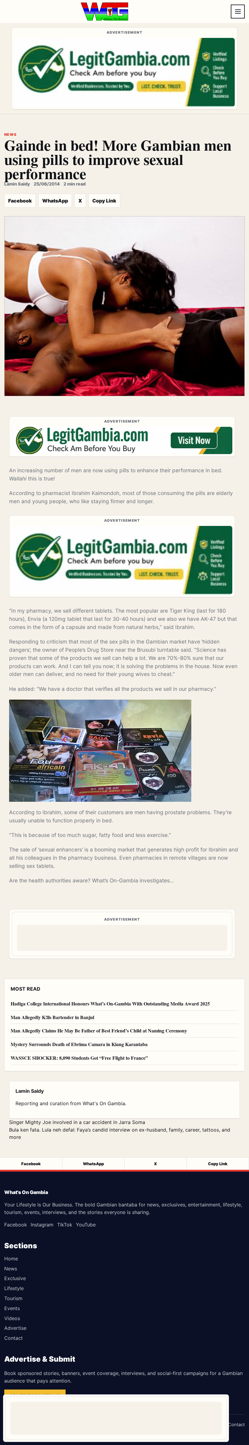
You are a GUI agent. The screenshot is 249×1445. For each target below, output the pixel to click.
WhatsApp (55, 201)
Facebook (20, 201)
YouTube (86, 1225)
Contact (13, 1338)
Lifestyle (14, 1288)
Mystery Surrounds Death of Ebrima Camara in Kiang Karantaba (79, 1044)
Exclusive (15, 1278)
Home (11, 1259)
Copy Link (104, 201)
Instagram (42, 1225)
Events (12, 1308)
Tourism (13, 1298)
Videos (12, 1318)
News (10, 1269)
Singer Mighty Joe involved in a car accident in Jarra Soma (77, 1122)
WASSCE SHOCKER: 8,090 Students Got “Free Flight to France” (79, 1057)
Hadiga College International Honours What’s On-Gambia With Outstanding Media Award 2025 (110, 1003)
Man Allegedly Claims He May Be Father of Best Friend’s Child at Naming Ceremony (99, 1030)
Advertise (15, 1328)
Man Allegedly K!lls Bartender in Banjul (52, 1017)
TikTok (64, 1225)
